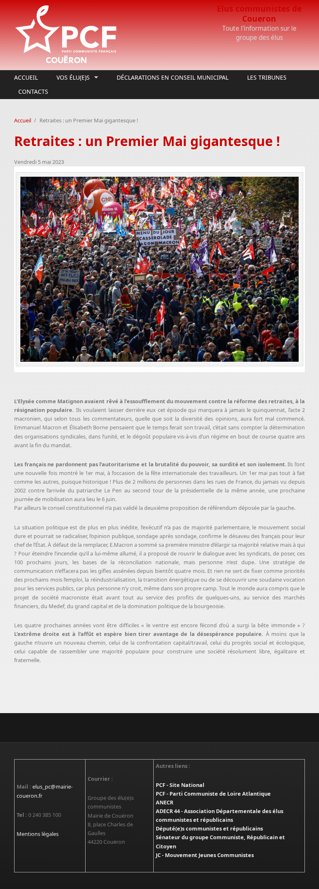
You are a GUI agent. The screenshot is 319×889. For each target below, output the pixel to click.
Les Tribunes (267, 77)
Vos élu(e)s (71, 77)
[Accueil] (109, 35)
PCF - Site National (180, 785)
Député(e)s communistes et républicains (209, 828)
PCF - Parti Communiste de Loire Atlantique (213, 793)
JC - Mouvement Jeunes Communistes (205, 855)
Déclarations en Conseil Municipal (172, 77)
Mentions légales (38, 834)
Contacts (33, 91)
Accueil (26, 77)
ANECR (164, 802)
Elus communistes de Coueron (259, 13)
